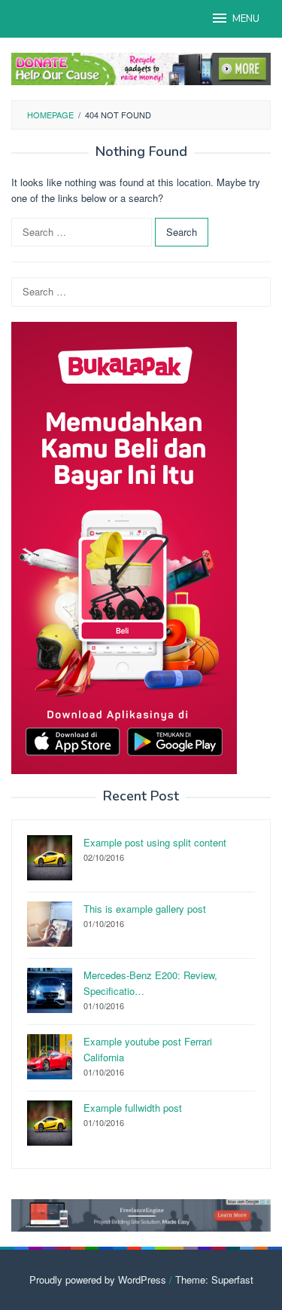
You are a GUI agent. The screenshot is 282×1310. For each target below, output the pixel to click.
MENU (245, 19)
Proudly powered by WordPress (97, 1279)
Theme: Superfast (214, 1279)
